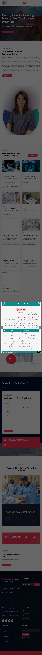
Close (39, 351)
